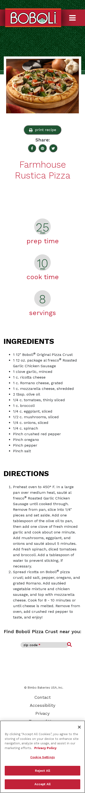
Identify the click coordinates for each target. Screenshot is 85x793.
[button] (42, 130)
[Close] (79, 727)
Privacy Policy (45, 748)
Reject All (42, 770)
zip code (31, 645)
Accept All (42, 784)
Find (69, 645)
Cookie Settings (42, 757)
